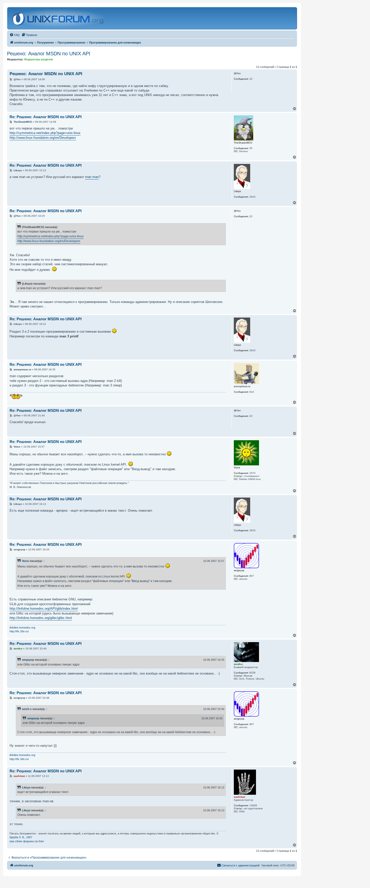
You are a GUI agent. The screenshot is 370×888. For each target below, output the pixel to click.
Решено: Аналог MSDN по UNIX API (48, 53)
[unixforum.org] (58, 18)
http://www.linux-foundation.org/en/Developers (43, 138)
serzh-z (27, 709)
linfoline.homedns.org (22, 627)
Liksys (26, 787)
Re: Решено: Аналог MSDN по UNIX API (46, 117)
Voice (25, 560)
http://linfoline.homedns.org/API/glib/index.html (44, 608)
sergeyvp (28, 659)
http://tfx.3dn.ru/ (19, 631)
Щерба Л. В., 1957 (21, 837)
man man (92, 177)
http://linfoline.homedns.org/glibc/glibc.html (41, 618)
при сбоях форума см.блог (27, 841)
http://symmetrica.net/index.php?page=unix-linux (45, 133)
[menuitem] (15, 35)
